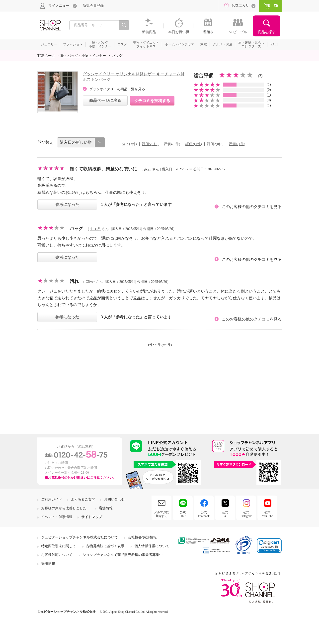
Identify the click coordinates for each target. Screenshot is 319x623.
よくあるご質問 (83, 499)
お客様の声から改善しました (63, 508)
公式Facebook (204, 514)
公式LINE (182, 514)
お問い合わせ (114, 499)
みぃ (147, 169)
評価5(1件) (150, 144)
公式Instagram (246, 514)
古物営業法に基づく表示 (105, 546)
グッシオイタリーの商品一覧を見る (117, 89)
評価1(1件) (237, 144)
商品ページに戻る (105, 100)
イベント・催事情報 (57, 517)
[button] (269, 545)
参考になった (67, 204)
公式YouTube (267, 514)
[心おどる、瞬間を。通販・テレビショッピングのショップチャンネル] (49, 24)
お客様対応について (57, 555)
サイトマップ (91, 517)
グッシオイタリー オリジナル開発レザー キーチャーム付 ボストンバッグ (133, 77)
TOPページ (46, 56)
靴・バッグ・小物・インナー (83, 56)
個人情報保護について (151, 546)
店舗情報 (106, 508)
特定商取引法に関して (58, 546)
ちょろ (95, 229)
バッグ (117, 56)
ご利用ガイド (51, 499)
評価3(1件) (193, 144)
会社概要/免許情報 (142, 537)
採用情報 (48, 563)
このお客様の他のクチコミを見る (252, 207)
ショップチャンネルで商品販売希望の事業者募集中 (122, 555)
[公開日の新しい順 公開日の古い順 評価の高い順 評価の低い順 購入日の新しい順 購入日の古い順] (81, 142)
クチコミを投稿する (152, 101)
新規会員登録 (93, 5)
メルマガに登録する (161, 514)
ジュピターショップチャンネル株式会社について (79, 537)
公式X (225, 514)
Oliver (90, 282)
